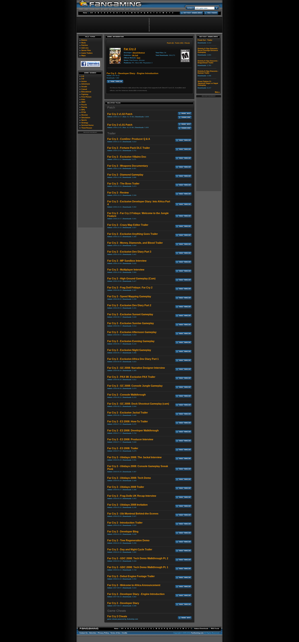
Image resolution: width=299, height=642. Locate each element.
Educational (86, 92)
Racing (84, 107)
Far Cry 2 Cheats (117, 616)
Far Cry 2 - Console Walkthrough (126, 394)
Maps (83, 55)
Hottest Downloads (201, 628)
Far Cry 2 (130, 49)
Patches (84, 45)
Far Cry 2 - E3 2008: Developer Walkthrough (133, 430)
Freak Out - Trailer (205, 40)
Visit (138, 58)
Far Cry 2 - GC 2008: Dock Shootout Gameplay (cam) (138, 403)
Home (85, 13)
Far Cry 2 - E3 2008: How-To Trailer (127, 421)
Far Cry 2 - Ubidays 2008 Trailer (125, 487)
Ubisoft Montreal (139, 52)
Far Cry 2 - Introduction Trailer (124, 522)
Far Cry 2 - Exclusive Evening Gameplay (130, 341)
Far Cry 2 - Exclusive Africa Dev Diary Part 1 (133, 359)
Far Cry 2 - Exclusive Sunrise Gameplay (130, 323)
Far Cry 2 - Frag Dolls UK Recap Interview (131, 496)
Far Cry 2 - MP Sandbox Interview (126, 260)
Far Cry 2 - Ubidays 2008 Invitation (127, 504)
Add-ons (84, 48)
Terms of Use (115, 633)
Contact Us (83, 633)
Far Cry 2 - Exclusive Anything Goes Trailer (132, 234)
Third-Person (86, 128)
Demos (84, 40)
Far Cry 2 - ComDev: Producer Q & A (128, 139)
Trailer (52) (179, 43)
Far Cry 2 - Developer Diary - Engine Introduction (136, 594)
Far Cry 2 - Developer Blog (122, 531)
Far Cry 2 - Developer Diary (123, 603)
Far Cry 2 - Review (118, 192)
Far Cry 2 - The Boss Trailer (123, 183)
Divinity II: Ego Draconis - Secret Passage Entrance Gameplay (208, 50)
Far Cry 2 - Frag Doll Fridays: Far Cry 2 (129, 287)
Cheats (187, 43)
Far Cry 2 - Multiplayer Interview (125, 269)
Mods (83, 43)
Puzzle (84, 105)
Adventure (85, 84)
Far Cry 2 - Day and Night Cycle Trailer (129, 549)
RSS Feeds (215, 628)
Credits (124, 633)
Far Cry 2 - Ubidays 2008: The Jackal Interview (134, 457)
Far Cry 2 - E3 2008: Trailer (122, 448)
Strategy (84, 123)
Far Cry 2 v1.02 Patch (119, 114)
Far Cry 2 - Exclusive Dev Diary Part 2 (129, 305)
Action (84, 81)
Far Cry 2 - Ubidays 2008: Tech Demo (129, 478)
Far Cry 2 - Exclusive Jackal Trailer (127, 412)
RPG (83, 110)
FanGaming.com (197, 633)
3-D (82, 79)
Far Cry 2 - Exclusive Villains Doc (126, 156)
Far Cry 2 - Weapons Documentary (127, 165)
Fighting (84, 94)
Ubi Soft (135, 55)
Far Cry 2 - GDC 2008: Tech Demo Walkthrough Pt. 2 (137, 558)
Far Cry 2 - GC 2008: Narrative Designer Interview (136, 368)
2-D (82, 76)
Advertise (92, 633)
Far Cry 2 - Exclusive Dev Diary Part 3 (129, 251)
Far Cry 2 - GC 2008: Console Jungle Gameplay (135, 385)
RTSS (83, 112)
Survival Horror (87, 125)
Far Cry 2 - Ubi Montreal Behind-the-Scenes (132, 513)
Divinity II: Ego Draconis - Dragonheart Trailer (208, 62)
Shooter (84, 115)
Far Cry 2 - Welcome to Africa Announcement (133, 585)
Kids (83, 99)
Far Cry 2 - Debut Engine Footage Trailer (131, 576)
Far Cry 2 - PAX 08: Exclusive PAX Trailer (131, 377)
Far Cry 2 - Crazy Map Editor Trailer (127, 225)
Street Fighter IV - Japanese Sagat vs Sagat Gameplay (208, 83)
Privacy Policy (103, 633)
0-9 (91, 13)
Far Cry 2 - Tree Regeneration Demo (128, 540)
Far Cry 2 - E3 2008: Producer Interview (130, 439)
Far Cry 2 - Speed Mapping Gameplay (129, 296)
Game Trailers (87, 53)
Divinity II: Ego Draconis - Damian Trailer (208, 72)
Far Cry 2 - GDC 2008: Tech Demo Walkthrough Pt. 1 (137, 567)
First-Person (86, 97)
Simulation (85, 117)
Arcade (84, 86)
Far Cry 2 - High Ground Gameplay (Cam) (131, 278)
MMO (83, 102)
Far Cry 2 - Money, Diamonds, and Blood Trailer (135, 242)
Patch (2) (170, 43)
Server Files (86, 50)
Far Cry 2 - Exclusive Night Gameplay (129, 350)
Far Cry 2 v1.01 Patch (119, 124)
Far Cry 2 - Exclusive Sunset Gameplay (130, 314)
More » (217, 92)
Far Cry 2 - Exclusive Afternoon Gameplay (132, 332)
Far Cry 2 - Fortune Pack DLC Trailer (128, 148)
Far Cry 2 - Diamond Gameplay (125, 174)
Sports (84, 120)
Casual (84, 89)
